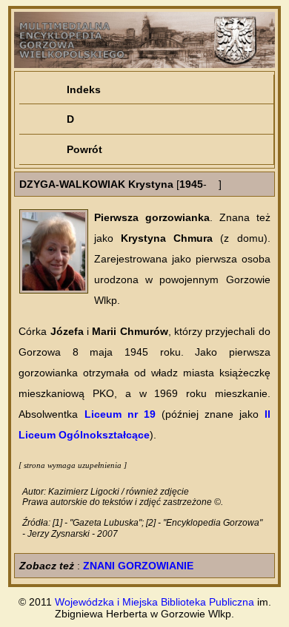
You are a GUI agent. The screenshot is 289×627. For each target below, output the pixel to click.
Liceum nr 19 (120, 414)
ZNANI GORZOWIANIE (138, 566)
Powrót (84, 149)
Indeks (84, 89)
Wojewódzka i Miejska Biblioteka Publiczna (154, 602)
